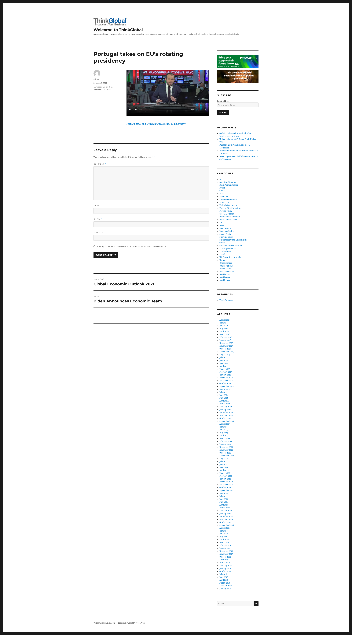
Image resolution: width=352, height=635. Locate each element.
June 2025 (223, 360)
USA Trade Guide (226, 272)
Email (98, 219)
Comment (100, 164)
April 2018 (223, 580)
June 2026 (223, 326)
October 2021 (225, 487)
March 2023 (224, 438)
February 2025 (225, 372)
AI (220, 179)
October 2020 (225, 522)
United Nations (226, 266)
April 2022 (224, 470)
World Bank (224, 274)
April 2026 (224, 331)
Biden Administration (228, 185)
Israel (221, 225)
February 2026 (225, 337)
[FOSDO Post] (237, 76)
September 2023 (226, 421)
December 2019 (226, 551)
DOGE (222, 193)
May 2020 (223, 537)
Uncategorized (225, 263)
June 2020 (223, 534)
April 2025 (224, 366)
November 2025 (226, 346)
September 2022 (226, 456)
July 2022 (223, 461)
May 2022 (223, 467)
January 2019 (225, 568)
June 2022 (223, 464)
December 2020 (226, 516)
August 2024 (224, 389)
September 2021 (226, 490)
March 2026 (224, 334)
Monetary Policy (226, 231)
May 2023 (223, 432)
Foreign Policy (225, 211)
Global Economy (226, 214)
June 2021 (223, 499)
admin (97, 79)
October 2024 (225, 383)
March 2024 (224, 404)
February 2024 (225, 406)
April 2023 (223, 435)
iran (221, 222)
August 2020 (224, 528)
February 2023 (225, 441)
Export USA (224, 202)
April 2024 (224, 401)
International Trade (102, 90)
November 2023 (226, 415)
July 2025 (223, 357)
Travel (222, 254)
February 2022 (225, 476)
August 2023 (224, 424)
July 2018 (223, 574)
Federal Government (228, 205)
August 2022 (224, 459)
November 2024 (226, 380)
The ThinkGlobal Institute (230, 246)
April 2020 (224, 539)
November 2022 (226, 450)
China (222, 191)
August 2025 (224, 354)
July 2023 (223, 427)
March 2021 (224, 508)
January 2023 (225, 444)
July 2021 (223, 496)
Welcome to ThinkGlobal (118, 29)
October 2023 (225, 418)
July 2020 (223, 531)
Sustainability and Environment (233, 240)
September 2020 (226, 525)
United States (225, 269)
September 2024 (226, 386)
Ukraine (222, 260)
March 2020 (224, 542)
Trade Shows (225, 251)
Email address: (223, 101)
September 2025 (226, 352)
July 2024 (223, 392)
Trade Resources (226, 300)
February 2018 (225, 586)
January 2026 (225, 340)
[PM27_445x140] (237, 62)
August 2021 (224, 493)
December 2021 (226, 482)
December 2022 (226, 447)
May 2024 (223, 398)
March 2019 (224, 563)
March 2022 (224, 473)
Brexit (222, 188)
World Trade (224, 280)
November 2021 (226, 485)
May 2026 (223, 328)
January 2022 (225, 479)
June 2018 (223, 577)
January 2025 (225, 375)
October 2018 (225, 571)
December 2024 (226, 378)
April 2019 (223, 560)
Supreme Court (226, 237)
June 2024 (223, 395)
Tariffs (222, 243)
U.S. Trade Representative (230, 257)
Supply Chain (225, 234)
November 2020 (226, 519)
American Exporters (228, 182)
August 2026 (225, 320)
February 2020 (225, 545)
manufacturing (226, 228)
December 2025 (226, 343)
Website (98, 232)
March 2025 (224, 369)
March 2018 (224, 583)
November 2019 (226, 554)
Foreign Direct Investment (231, 208)
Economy (223, 196)
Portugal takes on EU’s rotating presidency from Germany (156, 123)
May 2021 (223, 502)
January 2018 (225, 589)
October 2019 (225, 557)
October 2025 (225, 349)
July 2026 (223, 323)
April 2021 (223, 505)
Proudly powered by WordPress (131, 623)
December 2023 (226, 412)
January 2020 (225, 548)
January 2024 (225, 409)
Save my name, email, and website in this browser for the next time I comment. (131, 246)
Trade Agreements (227, 248)
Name (97, 205)
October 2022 (225, 453)
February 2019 (225, 565)
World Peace (224, 277)
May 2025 (223, 363)
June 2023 (223, 430)
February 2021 (225, 511)
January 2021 (225, 513)
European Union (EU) (103, 87)
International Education (229, 217)
